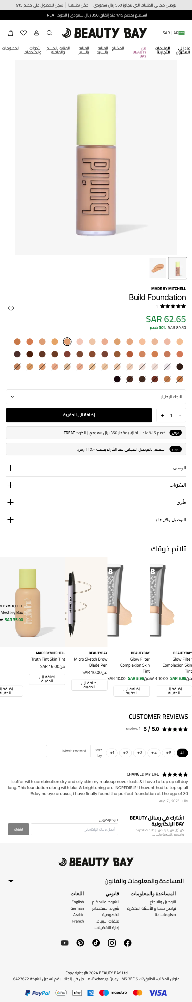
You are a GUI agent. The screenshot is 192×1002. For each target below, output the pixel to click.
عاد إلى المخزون (183, 50)
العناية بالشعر (83, 50)
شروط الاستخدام (105, 908)
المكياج (118, 48)
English (78, 902)
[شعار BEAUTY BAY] (104, 33)
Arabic (78, 914)
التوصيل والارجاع (163, 902)
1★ (112, 752)
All (182, 752)
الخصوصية (110, 914)
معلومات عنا (165, 914)
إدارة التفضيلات (106, 927)
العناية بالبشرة (102, 50)
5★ (169, 752)
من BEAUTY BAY (139, 52)
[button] (49, 33)
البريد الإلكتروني (108, 820)
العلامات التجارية (162, 50)
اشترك (18, 829)
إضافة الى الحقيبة (79, 414)
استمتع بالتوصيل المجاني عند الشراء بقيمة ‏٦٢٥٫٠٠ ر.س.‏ (121, 449)
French (78, 921)
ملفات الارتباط (107, 921)
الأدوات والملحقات (33, 50)
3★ (139, 752)
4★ (154, 752)
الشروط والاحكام (105, 902)
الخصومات (10, 48)
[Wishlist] (23, 33)
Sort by (98, 753)
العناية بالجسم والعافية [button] (58, 50)
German (77, 908)
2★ (125, 752)
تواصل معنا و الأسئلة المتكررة (151, 908)
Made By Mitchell (168, 288)
